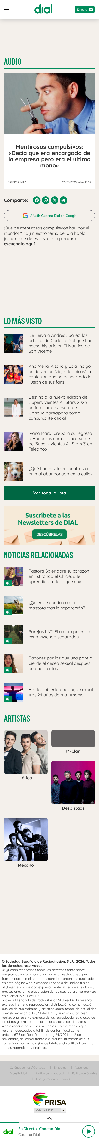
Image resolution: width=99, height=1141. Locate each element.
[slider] (49, 1122)
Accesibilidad (18, 1073)
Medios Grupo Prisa (49, 1110)
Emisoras (60, 1067)
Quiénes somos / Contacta (27, 1067)
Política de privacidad (49, 1073)
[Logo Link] (43, 9)
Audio (12, 61)
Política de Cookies (84, 1073)
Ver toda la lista (49, 493)
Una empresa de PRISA (49, 1099)
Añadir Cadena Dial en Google (53, 216)
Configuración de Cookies (53, 1079)
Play (88, 1131)
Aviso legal (82, 1067)
